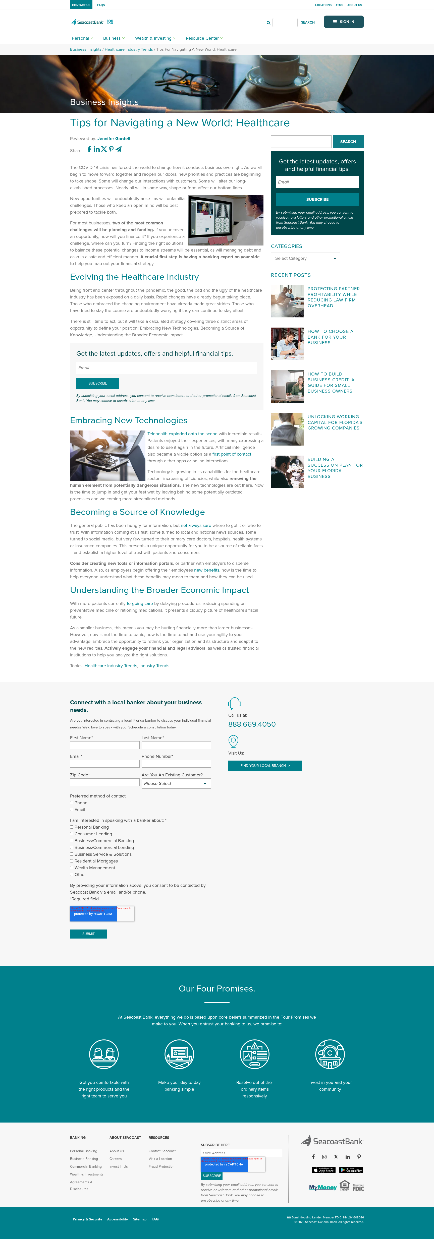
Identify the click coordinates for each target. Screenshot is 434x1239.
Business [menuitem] (112, 38)
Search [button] (348, 141)
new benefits (206, 570)
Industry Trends (154, 665)
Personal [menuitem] (80, 38)
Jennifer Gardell (113, 138)
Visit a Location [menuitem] (160, 1159)
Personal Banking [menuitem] (83, 1151)
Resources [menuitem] (159, 1138)
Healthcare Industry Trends (129, 49)
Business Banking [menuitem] (84, 1159)
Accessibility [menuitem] (117, 1219)
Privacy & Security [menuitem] (87, 1219)
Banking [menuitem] (78, 1138)
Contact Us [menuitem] (81, 5)
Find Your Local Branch (264, 766)
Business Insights (85, 49)
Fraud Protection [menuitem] (162, 1166)
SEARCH (308, 22)
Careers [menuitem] (116, 1159)
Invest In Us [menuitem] (119, 1166)
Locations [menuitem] (323, 5)
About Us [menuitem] (354, 5)
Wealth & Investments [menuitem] (86, 1174)
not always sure (196, 525)
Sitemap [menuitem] (139, 1219)
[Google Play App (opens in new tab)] (351, 1172)
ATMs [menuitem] (339, 5)
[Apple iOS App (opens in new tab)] (323, 1172)
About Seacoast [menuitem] (125, 1138)
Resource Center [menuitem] (202, 38)
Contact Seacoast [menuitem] (162, 1151)
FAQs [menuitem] (101, 5)
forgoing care (140, 603)
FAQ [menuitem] (155, 1219)
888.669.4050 (252, 724)
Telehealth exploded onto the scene (182, 434)
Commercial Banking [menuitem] (86, 1166)
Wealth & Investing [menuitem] (153, 38)
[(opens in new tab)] (90, 150)
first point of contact (231, 454)
